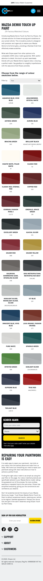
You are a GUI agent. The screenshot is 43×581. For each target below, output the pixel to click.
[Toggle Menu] (38, 11)
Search (21, 438)
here (12, 446)
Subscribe (35, 520)
